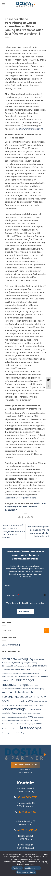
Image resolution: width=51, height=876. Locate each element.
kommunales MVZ (20, 701)
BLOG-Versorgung (13, 16)
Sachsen (35, 721)
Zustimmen (17, 868)
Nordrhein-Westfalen (10, 720)
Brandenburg (32, 663)
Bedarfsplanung (22, 663)
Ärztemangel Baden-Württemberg (13, 733)
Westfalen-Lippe (7, 729)
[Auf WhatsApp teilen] (19, 517)
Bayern (14, 663)
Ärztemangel (31, 728)
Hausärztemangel (15, 685)
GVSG (7, 681)
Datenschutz (25, 772)
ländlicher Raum (9, 713)
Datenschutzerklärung (26, 872)
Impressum (25, 769)
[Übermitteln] (46, 630)
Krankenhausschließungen (11, 705)
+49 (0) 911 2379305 (26, 812)
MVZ (30, 716)
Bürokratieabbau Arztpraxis (13, 666)
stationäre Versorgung (25, 724)
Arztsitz (36, 659)
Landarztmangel (14, 709)
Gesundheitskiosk (32, 673)
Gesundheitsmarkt (8, 676)
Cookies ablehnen (32, 868)
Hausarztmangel (22, 680)
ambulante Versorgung (17, 659)
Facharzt (26, 669)
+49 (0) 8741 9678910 (26, 797)
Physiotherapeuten (25, 720)
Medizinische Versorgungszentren (14, 717)
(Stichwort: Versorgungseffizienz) (21, 497)
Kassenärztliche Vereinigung (31, 688)
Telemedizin (37, 724)
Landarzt (40, 705)
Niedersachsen (39, 717)
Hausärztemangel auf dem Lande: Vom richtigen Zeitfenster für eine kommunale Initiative (13, 531)
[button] (3, 4)
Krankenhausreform (40, 702)
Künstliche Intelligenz (28, 705)
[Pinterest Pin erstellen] (28, 517)
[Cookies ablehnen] (47, 864)
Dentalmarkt (29, 666)
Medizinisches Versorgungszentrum (29, 713)
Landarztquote (34, 709)
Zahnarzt (16, 729)
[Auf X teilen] (25, 517)
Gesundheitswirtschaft (22, 676)
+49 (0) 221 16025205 (26, 830)
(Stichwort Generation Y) (30, 128)
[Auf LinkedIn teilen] (32, 517)
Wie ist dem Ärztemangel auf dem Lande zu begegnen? (25, 506)
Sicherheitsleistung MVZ (10, 724)
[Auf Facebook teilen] (22, 517)
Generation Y (20, 673)
